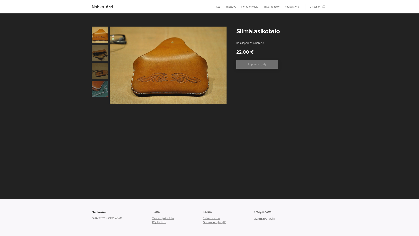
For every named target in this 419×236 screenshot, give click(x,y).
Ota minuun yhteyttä (214, 222)
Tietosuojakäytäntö (163, 218)
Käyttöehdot (159, 222)
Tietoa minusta (211, 218)
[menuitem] (219, 7)
